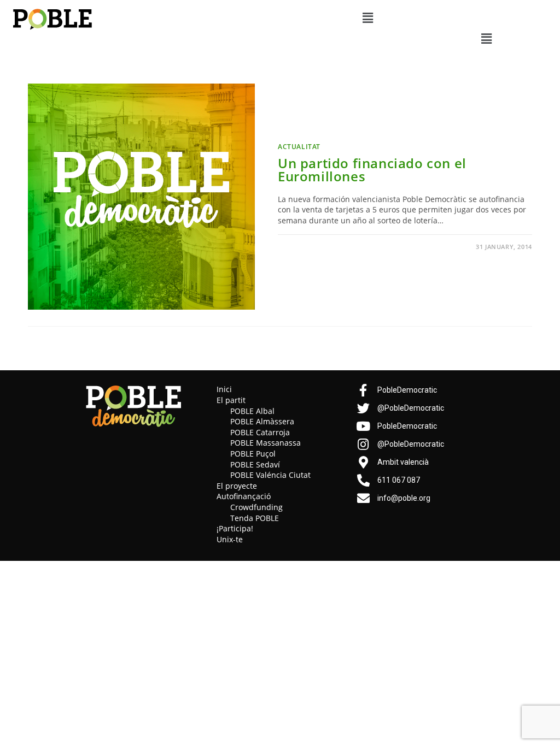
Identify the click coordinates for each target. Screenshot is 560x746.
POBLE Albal (252, 411)
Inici (224, 389)
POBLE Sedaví (255, 464)
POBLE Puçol (253, 453)
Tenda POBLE (254, 518)
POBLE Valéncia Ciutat (270, 475)
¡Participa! (235, 528)
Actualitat (299, 146)
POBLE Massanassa (265, 442)
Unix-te (230, 539)
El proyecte (237, 486)
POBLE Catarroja (260, 432)
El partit (231, 400)
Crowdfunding (256, 507)
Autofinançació (244, 496)
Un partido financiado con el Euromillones (372, 169)
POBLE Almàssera (262, 421)
